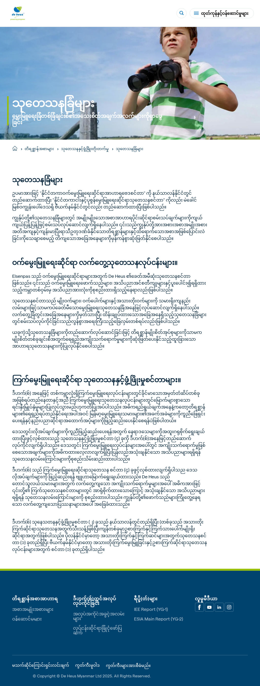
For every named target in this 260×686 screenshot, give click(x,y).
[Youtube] (209, 607)
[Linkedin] (219, 607)
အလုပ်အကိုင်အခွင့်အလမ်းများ (98, 616)
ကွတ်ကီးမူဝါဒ (87, 665)
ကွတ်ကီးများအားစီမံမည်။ (128, 665)
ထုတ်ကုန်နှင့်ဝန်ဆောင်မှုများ (225, 13)
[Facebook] (199, 607)
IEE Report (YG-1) (151, 609)
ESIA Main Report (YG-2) (158, 618)
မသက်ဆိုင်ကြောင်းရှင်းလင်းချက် (40, 665)
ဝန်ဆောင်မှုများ (27, 618)
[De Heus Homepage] (17, 13)
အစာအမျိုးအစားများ (32, 609)
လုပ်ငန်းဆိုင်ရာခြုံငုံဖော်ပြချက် (97, 630)
